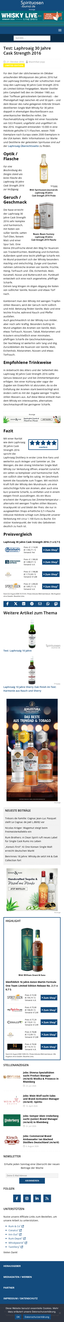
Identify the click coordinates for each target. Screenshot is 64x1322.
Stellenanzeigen (16, 1065)
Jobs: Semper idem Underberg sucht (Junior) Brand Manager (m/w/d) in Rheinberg (41, 1119)
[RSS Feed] (47, 1198)
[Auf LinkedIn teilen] (24, 604)
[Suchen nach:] (32, 38)
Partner (8, 1287)
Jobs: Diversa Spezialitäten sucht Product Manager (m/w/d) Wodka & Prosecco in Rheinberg (41, 1077)
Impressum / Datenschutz (20, 1298)
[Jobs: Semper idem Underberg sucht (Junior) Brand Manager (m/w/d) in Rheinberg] (11, 1120)
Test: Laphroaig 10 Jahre (17, 650)
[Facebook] (17, 1198)
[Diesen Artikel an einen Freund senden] (40, 604)
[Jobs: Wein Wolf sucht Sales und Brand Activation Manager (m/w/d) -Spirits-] (11, 1100)
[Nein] (59, 1313)
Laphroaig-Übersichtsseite (23, 146)
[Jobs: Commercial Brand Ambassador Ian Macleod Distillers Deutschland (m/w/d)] (11, 1140)
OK (18, 1317)
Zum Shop (51, 550)
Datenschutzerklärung (37, 1317)
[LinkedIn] (37, 1198)
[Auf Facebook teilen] (7, 604)
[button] (59, 30)
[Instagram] (27, 1198)
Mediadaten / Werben (17, 1276)
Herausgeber (12, 1266)
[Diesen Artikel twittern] (15, 604)
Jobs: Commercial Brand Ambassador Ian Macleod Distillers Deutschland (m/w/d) (41, 1139)
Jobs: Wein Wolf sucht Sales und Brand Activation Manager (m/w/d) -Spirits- (41, 1098)
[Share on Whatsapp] (48, 604)
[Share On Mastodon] (56, 604)
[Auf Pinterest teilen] (32, 604)
